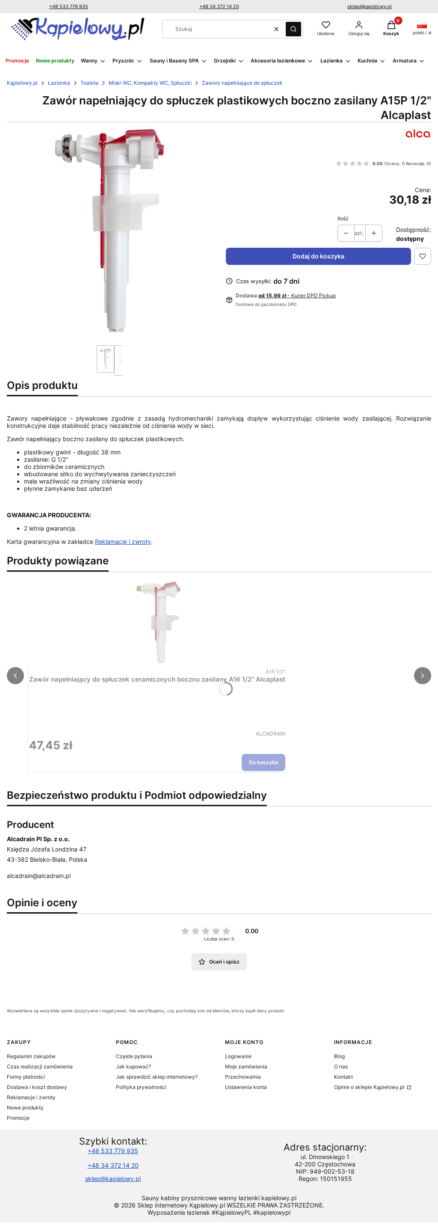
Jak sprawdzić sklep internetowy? (157, 1077)
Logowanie (238, 1056)
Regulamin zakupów (31, 1056)
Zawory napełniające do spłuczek (242, 83)
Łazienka (59, 83)
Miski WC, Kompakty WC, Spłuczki (150, 83)
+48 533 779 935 (68, 6)
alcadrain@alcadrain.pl (39, 875)
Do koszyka (263, 762)
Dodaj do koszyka (318, 256)
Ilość (343, 218)
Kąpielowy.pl (22, 83)
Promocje (18, 1118)
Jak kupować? (133, 1066)
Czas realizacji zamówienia (40, 1066)
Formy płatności (26, 1077)
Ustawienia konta (246, 1087)
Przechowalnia (243, 1077)
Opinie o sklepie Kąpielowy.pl (369, 1087)
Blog (339, 1056)
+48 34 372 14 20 (219, 6)
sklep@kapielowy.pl (369, 6)
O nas (341, 1066)
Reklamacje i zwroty (123, 541)
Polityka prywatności (141, 1087)
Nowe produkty (25, 1107)
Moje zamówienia (246, 1066)
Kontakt (343, 1077)
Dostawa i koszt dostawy (37, 1087)
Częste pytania (134, 1056)
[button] (293, 29)
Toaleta (89, 83)
